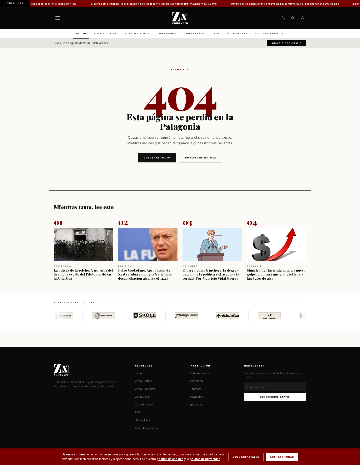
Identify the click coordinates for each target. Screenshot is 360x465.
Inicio (81, 33)
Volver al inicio (157, 157)
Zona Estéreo (195, 33)
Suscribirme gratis (275, 397)
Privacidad (196, 396)
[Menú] (58, 18)
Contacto (195, 388)
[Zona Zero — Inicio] (180, 18)
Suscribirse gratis (286, 43)
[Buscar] (292, 17)
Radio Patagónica (269, 33)
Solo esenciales (246, 456)
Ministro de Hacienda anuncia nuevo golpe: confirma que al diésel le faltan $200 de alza (264, 3)
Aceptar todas (282, 456)
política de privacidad (205, 459)
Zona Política (105, 33)
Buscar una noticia (200, 157)
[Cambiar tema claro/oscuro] (283, 17)
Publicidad (196, 381)
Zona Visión (166, 33)
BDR (217, 33)
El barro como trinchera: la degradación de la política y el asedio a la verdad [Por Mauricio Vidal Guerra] (133, 3)
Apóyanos (195, 404)
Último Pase (237, 33)
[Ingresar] (302, 18)
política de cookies (170, 459)
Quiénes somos (199, 373)
